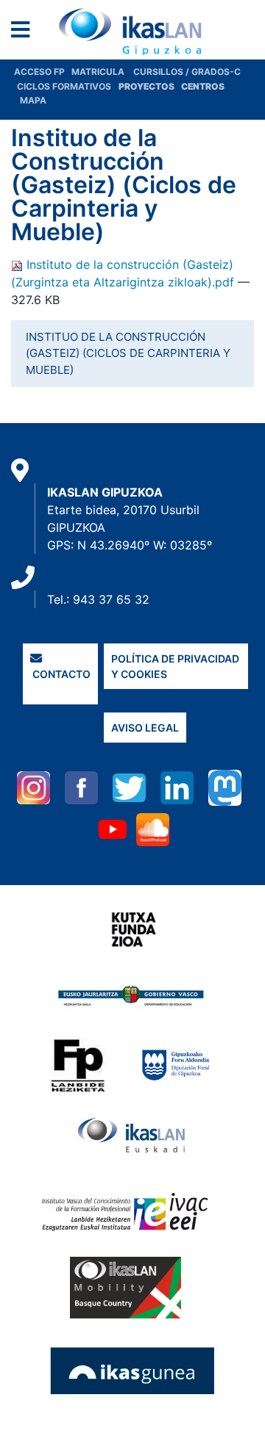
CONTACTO (60, 674)
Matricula (102, 71)
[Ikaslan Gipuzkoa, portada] (132, 31)
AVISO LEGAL (145, 727)
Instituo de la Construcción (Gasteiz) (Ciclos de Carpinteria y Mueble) (128, 353)
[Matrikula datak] (180, 86)
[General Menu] (24, 32)
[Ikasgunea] (133, 1370)
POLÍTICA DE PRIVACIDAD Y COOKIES (175, 666)
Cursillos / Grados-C (187, 71)
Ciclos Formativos (64, 86)
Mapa (33, 100)
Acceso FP (42, 71)
